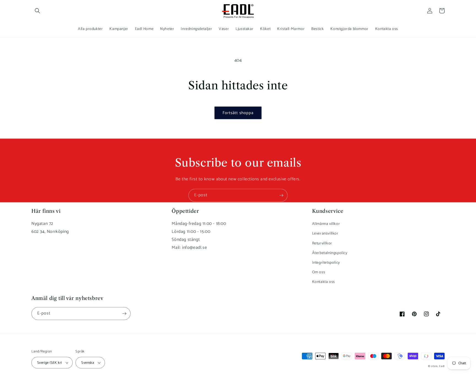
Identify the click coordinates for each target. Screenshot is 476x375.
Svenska (87, 363)
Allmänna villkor (326, 224)
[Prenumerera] (281, 195)
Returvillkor (322, 243)
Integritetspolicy (326, 263)
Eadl (442, 366)
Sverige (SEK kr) (49, 363)
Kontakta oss (323, 282)
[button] (37, 11)
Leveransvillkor (325, 233)
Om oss (318, 272)
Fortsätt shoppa (238, 112)
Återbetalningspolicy (329, 253)
